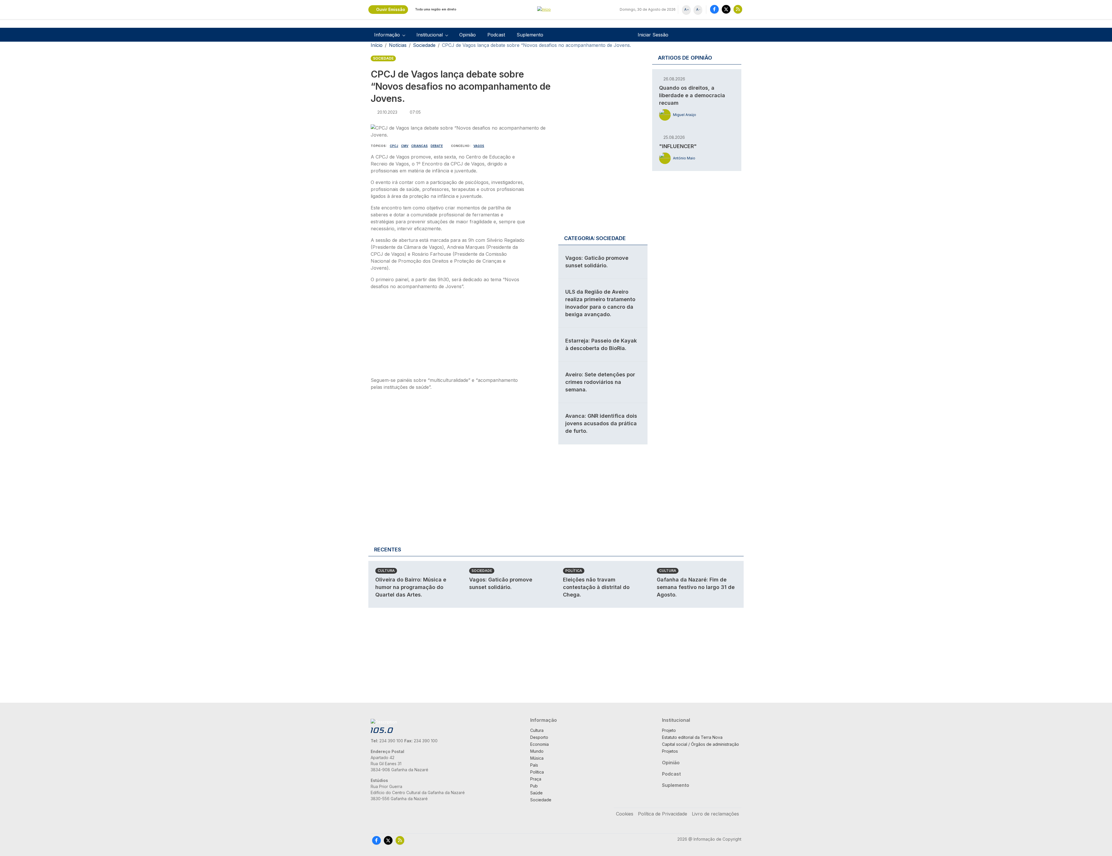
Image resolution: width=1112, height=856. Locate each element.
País (534, 765)
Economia (539, 744)
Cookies (624, 814)
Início (377, 45)
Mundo (537, 751)
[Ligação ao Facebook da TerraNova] (714, 9)
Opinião (467, 35)
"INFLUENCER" (678, 146)
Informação (543, 720)
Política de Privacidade (662, 814)
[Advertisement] (448, 334)
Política (573, 570)
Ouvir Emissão (390, 9)
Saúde (536, 792)
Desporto (539, 737)
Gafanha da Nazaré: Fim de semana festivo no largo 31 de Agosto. (696, 587)
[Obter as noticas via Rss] (737, 9)
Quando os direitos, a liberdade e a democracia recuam (692, 95)
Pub (534, 785)
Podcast (496, 35)
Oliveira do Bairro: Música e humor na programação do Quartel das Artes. (410, 587)
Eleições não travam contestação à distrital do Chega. (596, 587)
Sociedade (424, 45)
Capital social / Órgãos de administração (700, 744)
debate (437, 146)
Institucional (676, 720)
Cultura (386, 570)
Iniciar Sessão (653, 35)
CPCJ (394, 146)
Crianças (419, 146)
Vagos (478, 146)
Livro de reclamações (715, 814)
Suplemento (530, 35)
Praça (535, 778)
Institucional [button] (429, 35)
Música (537, 758)
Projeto (669, 730)
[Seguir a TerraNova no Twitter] (726, 9)
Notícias (398, 45)
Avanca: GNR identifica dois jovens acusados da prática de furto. (601, 423)
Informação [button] (387, 35)
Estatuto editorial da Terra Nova (692, 737)
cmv (404, 146)
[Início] (556, 9)
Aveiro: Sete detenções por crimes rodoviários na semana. (600, 382)
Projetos (670, 751)
